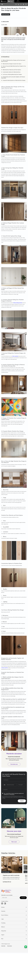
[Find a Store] (23, 4)
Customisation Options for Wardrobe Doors (12, 72)
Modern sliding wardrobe (17, 302)
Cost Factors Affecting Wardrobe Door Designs (12, 74)
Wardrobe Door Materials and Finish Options (12, 69)
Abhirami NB (6, 21)
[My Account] (21, 4)
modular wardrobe (4, 667)
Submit (22, 800)
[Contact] (18, 4)
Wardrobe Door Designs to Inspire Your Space (12, 63)
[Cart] (26, 4)
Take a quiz (14, 841)
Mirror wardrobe (15, 356)
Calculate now (14, 764)
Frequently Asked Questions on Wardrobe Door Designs (14, 80)
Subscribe (23, 897)
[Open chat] (25, 947)
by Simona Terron (7, 881)
